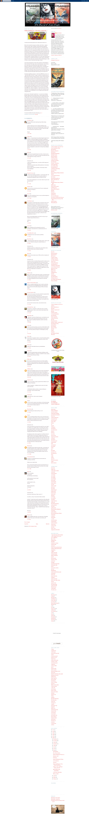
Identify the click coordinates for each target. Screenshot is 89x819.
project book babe (54, 576)
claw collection (53, 611)
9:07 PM (29, 356)
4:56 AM (29, 170)
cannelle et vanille (54, 661)
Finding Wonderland (54, 262)
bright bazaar (53, 658)
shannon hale (53, 524)
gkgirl (28, 471)
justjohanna (29, 379)
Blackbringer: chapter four (55, 799)
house (52, 614)
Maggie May (29, 315)
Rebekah (28, 445)
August (54, 745)
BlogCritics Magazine (54, 150)
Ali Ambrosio (29, 120)
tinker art (52, 431)
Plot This (52, 319)
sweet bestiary (53, 712)
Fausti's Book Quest (54, 164)
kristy (52, 443)
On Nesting (55, 757)
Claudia (28, 350)
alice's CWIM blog (54, 537)
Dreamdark (53, 597)
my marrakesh (53, 444)
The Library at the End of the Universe (57, 197)
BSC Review (53, 256)
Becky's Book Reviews (55, 307)
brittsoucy (52, 432)
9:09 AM (29, 377)
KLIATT (52, 174)
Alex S (28, 193)
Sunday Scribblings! (54, 410)
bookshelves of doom (54, 543)
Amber (28, 325)
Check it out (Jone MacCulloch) (56, 547)
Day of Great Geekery (56, 752)
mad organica (53, 428)
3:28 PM (29, 223)
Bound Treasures (54, 254)
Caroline (28, 394)
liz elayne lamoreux (30, 292)
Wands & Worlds (54, 201)
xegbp (52, 455)
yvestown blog (53, 723)
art (51, 605)
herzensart (52, 683)
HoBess (28, 359)
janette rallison (53, 483)
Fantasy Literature (54, 316)
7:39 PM (29, 256)
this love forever (53, 716)
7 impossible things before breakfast (57, 534)
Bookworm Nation (54, 156)
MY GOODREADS (54, 402)
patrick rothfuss (53, 511)
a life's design (53, 651)
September (55, 743)
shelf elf (52, 581)
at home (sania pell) (54, 656)
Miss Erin (52, 181)
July (54, 746)
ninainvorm (53, 701)
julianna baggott (54, 489)
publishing (53, 618)
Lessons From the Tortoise (55, 175)
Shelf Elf (52, 190)
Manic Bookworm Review (55, 178)
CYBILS (52, 551)
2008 (53, 734)
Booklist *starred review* (55, 309)
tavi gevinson (53, 713)
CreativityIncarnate (54, 159)
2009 (53, 733)
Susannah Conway (30, 173)
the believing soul (54, 440)
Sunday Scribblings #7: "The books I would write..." (58, 764)
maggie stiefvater (54, 500)
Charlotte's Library (54, 157)
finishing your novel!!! (54, 675)
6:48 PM (29, 489)
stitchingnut (53, 427)
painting (52, 615)
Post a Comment (27, 522)
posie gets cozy (53, 451)
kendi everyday (53, 690)
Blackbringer (53, 594)
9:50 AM (29, 333)
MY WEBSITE (53, 401)
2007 (53, 736)
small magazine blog (54, 709)
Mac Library (53, 176)
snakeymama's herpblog (55, 413)
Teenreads (52, 331)
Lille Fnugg (53, 496)
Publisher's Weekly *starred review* (57, 322)
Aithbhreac (29, 368)
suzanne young (53, 525)
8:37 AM (29, 183)
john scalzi (53, 487)
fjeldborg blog (53, 676)
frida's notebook (53, 462)
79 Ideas (52, 649)
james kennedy (53, 481)
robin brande (53, 517)
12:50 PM (29, 454)
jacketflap (52, 562)
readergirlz (53, 577)
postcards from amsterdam (55, 414)
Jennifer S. (29, 186)
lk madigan (53, 499)
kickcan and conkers (54, 691)
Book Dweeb (53, 152)
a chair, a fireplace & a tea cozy (56, 536)
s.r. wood (52, 518)
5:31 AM (29, 304)
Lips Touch (53, 601)
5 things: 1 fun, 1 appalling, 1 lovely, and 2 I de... (58, 767)
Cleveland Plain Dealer (55, 313)
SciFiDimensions (54, 187)
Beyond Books (53, 149)
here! (41, 112)
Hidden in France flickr (55, 684)
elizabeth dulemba (54, 554)
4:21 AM (29, 289)
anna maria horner (54, 429)
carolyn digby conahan (55, 470)
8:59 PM (29, 519)
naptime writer (53, 507)
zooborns (52, 724)
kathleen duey (53, 491)
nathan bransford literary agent (56, 571)
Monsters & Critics (54, 268)
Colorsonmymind (30, 456)
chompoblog (53, 549)
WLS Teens (53, 334)
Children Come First (54, 258)
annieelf (52, 425)
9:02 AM (29, 366)
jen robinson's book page (55, 563)
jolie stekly (53, 488)
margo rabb (53, 502)
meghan (28, 136)
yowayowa (53, 722)
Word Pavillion (53, 587)
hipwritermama (53, 558)
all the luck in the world (55, 653)
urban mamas (53, 719)
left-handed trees (54, 453)
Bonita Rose (29, 409)
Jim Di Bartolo (29, 201)
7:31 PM (29, 250)
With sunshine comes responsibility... (56, 770)
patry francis (53, 439)
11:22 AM (29, 198)
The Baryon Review (54, 277)
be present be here (54, 418)
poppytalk (53, 706)
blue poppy (53, 450)
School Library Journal (55, 186)
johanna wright (53, 485)
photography (53, 616)
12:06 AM (29, 133)
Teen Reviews (53, 194)
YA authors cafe (53, 589)
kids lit (52, 566)
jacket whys (53, 560)
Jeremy (28, 336)
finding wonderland (54, 555)
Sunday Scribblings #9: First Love (58, 754)
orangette (52, 704)
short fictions (53, 619)
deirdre (52, 447)
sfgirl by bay (53, 708)
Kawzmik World (53, 170)
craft (52, 612)
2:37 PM (29, 412)
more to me (53, 416)
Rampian (28, 514)
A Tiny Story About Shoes (57, 772)
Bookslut (52, 311)
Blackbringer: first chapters (55, 797)
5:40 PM (29, 230)
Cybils (52, 596)
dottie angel (53, 672)
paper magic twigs (54, 705)
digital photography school (55, 671)
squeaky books (53, 582)
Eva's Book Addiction (54, 260)
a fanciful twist (53, 650)
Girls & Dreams (55, 751)
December (55, 739)
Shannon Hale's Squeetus (55, 189)
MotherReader (53, 570)
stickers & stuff (53, 711)
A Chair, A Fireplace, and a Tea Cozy (57, 146)
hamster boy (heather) (54, 436)
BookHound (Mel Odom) (55, 153)
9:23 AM (29, 406)
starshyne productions (54, 417)
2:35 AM (29, 158)
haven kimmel (53, 478)
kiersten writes (53, 492)
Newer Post (26, 523)
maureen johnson (54, 505)
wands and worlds (54, 585)
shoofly (52, 457)
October (54, 742)
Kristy (28, 253)
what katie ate (53, 720)
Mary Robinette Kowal (55, 503)
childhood (53, 609)
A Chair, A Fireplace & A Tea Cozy (57, 304)
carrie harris (53, 472)
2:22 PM (29, 342)
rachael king (53, 514)
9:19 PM (29, 279)
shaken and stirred (54, 578)
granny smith (53, 421)
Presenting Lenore (54, 320)
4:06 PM (29, 512)
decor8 (52, 667)
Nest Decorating (53, 700)
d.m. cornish (53, 476)
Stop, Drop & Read (54, 276)
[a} (51, 424)
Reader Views (53, 271)
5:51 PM (29, 236)
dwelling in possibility (55, 160)
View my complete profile (56, 55)
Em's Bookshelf (53, 161)
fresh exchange (53, 679)
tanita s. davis (53, 528)
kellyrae (52, 423)
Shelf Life (52, 191)
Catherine (28, 272)
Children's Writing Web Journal (56, 548)
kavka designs (53, 689)
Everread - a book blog (55, 163)
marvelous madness (54, 412)
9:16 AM (29, 391)
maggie (52, 461)
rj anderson (53, 516)
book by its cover (54, 657)
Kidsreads (52, 171)
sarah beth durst (53, 521)
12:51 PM (29, 468)
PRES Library (53, 269)
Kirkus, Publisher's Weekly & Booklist (57, 172)
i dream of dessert (54, 686)
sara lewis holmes (54, 520)
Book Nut (52, 251)
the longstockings (54, 584)
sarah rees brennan (54, 522)
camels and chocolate (54, 660)
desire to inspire (53, 669)
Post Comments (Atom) (33, 526)
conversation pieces (54, 662)
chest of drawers (53, 420)
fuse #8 (52, 556)
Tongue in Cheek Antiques (31, 282)
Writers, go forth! (56, 773)
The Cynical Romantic (55, 195)
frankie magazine (54, 678)
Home (37, 523)
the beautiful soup (54, 715)
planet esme (53, 574)
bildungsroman (53, 540)
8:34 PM (29, 270)
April (54, 775)
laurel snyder (53, 494)
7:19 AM (29, 322)
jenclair (28, 225)
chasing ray (53, 545)
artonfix (52, 654)
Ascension (54, 762)
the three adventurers (54, 460)
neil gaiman (53, 510)
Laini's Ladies (53, 600)
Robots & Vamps (54, 327)
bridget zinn (53, 469)
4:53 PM (29, 422)
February (54, 778)
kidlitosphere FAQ (54, 565)
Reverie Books (53, 326)
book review (53, 608)
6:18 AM (29, 312)
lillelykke (52, 693)
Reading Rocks (53, 324)
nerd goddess (53, 573)
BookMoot (53, 541)
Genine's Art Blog (54, 682)
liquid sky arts (53, 694)
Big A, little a (53, 538)
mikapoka (52, 697)
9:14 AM (29, 191)
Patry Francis (29, 238)
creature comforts (54, 665)
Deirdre (28, 344)
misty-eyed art (53, 435)
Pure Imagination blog (54, 323)
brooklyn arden (53, 544)
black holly (53, 467)
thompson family (54, 717)
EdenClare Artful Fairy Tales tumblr (57, 673)
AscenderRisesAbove (30, 233)
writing (52, 620)
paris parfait (53, 446)
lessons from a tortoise (54, 567)
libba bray (52, 495)
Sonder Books (53, 193)
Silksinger (52, 604)
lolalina (52, 695)
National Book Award (54, 603)
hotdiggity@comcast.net (55, 60)
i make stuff (53, 687)
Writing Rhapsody (54, 202)
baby (52, 607)
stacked (52, 330)
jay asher (52, 484)
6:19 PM (29, 243)
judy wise (52, 458)
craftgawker (53, 664)
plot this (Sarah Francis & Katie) (56, 513)
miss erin (52, 569)
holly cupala (53, 480)
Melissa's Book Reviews (55, 179)
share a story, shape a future (55, 580)
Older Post (47, 523)
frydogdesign (53, 680)
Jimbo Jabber (53, 409)
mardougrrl (53, 438)
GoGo (28, 152)
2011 (53, 729)
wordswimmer (53, 588)
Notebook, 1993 (55, 756)
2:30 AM (29, 149)
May (54, 750)
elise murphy (53, 477)
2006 (53, 737)
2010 (53, 731)
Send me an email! (54, 209)
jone (52, 449)
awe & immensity (56, 760)
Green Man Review (54, 167)
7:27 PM (29, 348)
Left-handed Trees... (30, 307)
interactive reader (54, 559)
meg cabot (53, 506)
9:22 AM (29, 397)
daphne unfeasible (54, 552)
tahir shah (52, 527)
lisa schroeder (53, 498)
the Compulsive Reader (55, 333)
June (54, 748)
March (54, 777)
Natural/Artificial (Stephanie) (56, 509)
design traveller (53, 668)
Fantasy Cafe (53, 261)
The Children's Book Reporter (56, 279)
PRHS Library (53, 184)
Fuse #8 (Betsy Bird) (54, 165)
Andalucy (52, 305)
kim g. (52, 454)
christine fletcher (54, 473)
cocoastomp (53, 474)
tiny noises (53, 433)
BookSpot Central (54, 154)
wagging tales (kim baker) (55, 529)
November (55, 740)
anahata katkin (53, 442)
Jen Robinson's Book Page (55, 168)
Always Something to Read (55, 148)
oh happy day (53, 702)
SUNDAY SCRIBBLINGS (55, 404)
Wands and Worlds (54, 280)
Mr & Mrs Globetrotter (55, 698)
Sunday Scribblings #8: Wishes (58, 759)
